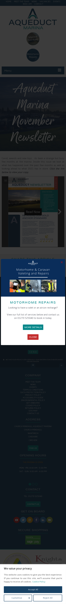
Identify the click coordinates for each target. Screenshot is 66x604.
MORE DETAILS (33, 327)
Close (33, 336)
